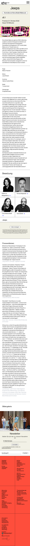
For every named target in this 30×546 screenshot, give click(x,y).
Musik (3, 498)
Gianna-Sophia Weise (7, 81)
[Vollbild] (15, 421)
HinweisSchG (5, 522)
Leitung (3, 492)
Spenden (19, 503)
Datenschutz (5, 521)
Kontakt (19, 495)
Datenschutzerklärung (6, 448)
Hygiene (19, 475)
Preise (18, 461)
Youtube (4, 526)
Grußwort (4, 502)
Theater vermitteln (21, 492)
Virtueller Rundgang (7, 503)
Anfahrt (19, 477)
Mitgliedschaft (20, 499)
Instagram (4, 527)
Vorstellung (19, 498)
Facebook (4, 528)
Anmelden (15, 444)
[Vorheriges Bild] (5, 421)
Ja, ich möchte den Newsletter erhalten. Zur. (11, 447)
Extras (3, 466)
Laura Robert (5, 75)
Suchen (25, 453)
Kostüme (4, 497)
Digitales (4, 468)
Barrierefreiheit (20, 476)
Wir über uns (20, 491)
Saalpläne (19, 462)
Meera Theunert (6, 70)
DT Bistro (19, 478)
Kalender (4, 461)
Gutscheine (20, 465)
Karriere (4, 504)
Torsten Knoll (5, 86)
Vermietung (5, 507)
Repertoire (4, 464)
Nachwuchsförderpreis (22, 501)
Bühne (3, 496)
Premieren (4, 462)
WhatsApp (4, 529)
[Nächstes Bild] (25, 421)
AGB (18, 480)
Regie (3, 493)
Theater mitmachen (22, 493)
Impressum (4, 520)
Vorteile (19, 469)
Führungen (4, 505)
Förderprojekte (20, 504)
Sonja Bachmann (6, 91)
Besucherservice (21, 464)
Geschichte (5, 506)
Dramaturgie (5, 495)
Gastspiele (4, 467)
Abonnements (20, 470)
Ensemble (4, 491)
